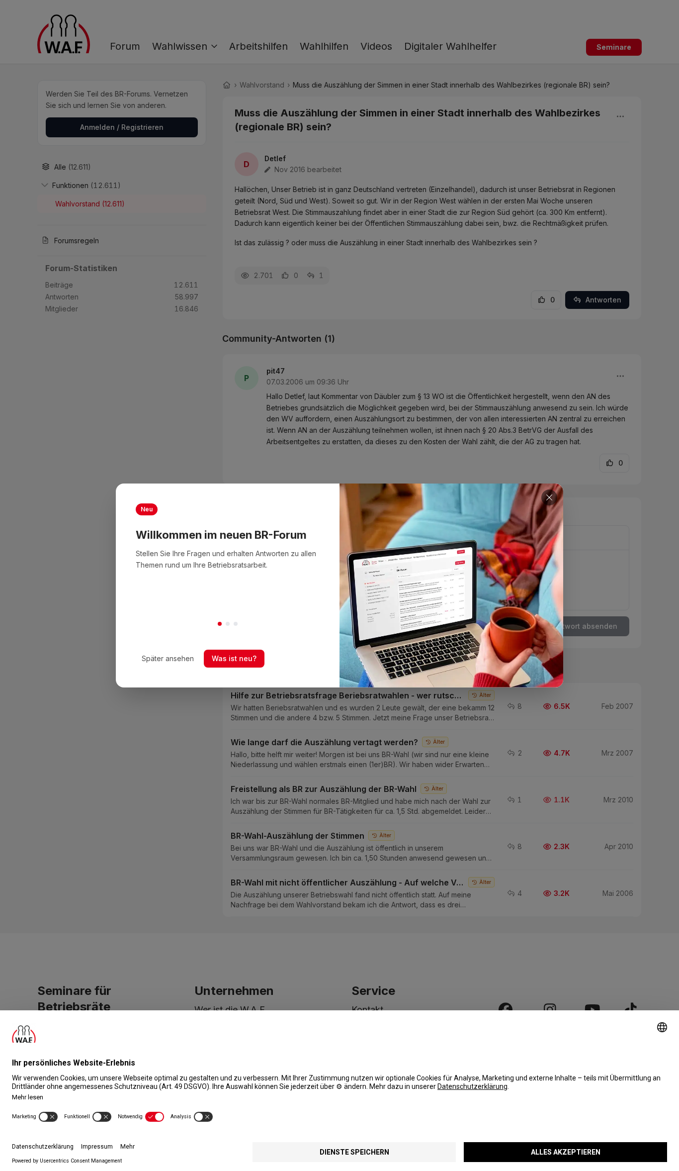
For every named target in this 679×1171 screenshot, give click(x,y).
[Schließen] (549, 497)
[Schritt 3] (236, 624)
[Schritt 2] (228, 624)
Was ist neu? (234, 658)
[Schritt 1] (220, 624)
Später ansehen (168, 658)
